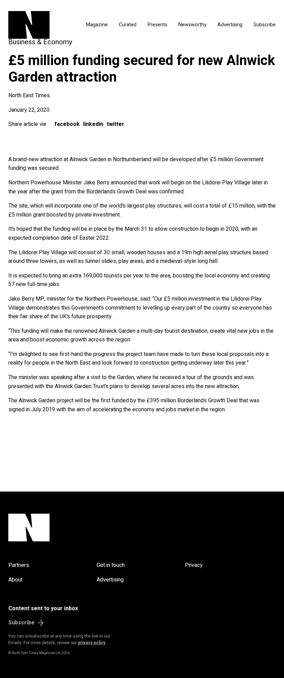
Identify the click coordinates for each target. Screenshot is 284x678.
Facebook (67, 124)
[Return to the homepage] (38, 25)
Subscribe (265, 24)
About (15, 580)
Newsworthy (192, 24)
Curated (127, 24)
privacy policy (91, 643)
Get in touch (111, 565)
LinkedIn (93, 124)
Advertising (230, 24)
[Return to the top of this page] (142, 527)
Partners (18, 565)
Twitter (115, 124)
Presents (157, 24)
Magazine (97, 24)
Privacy (194, 565)
